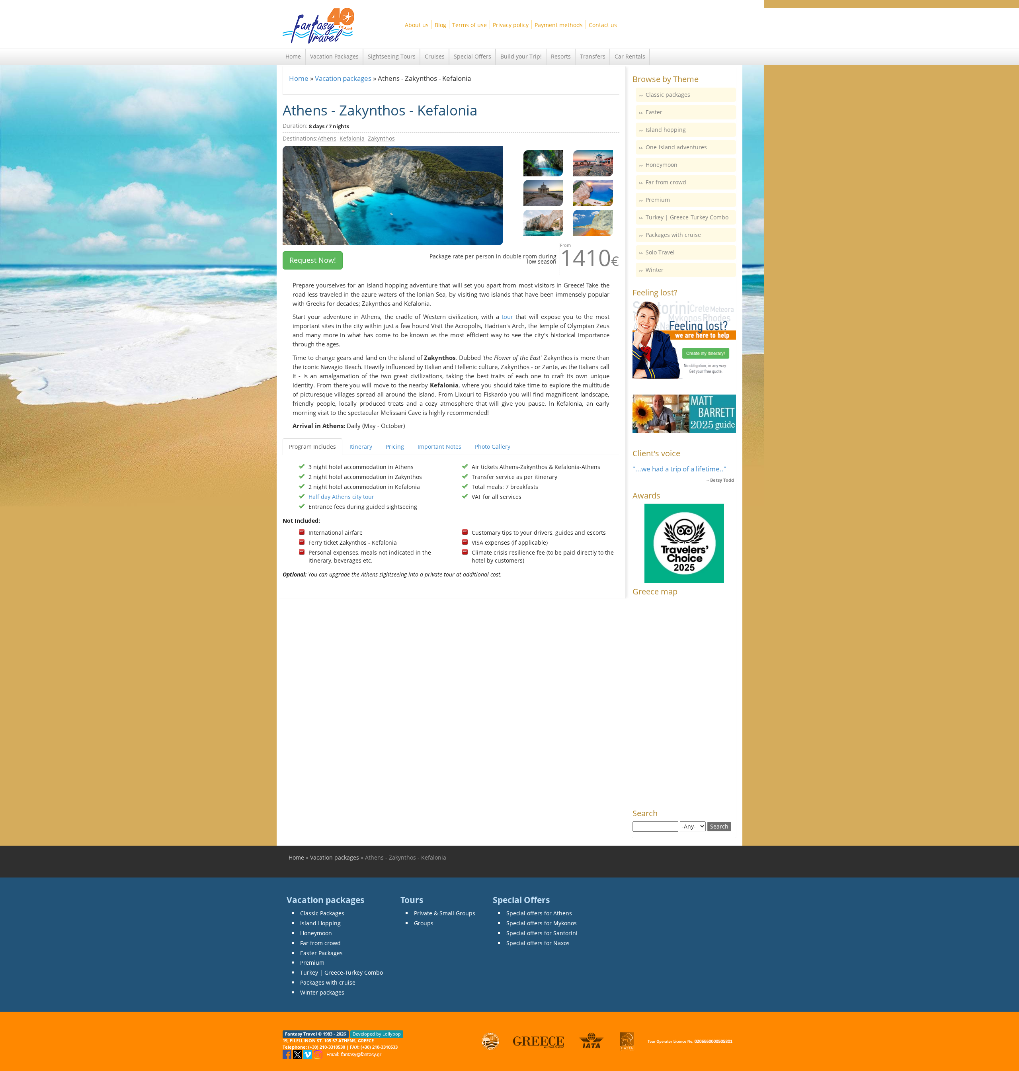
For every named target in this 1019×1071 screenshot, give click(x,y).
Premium (658, 199)
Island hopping (666, 129)
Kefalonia (352, 138)
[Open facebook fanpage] (288, 1054)
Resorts (561, 56)
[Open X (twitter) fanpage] (298, 1054)
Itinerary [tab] (360, 446)
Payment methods (559, 25)
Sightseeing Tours (392, 56)
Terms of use (469, 25)
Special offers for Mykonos (541, 923)
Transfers (592, 56)
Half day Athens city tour (341, 496)
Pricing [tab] (395, 446)
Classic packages (668, 94)
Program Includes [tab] (312, 446)
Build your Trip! (521, 56)
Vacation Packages (334, 56)
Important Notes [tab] (439, 446)
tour (507, 317)
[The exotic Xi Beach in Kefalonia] (593, 222)
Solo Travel (660, 252)
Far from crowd (666, 182)
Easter (654, 112)
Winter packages (322, 992)
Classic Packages (322, 913)
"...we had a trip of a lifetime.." (679, 468)
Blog (440, 25)
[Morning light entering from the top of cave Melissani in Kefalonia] (543, 162)
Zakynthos (381, 138)
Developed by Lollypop (377, 1034)
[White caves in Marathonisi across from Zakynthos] (543, 222)
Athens (327, 138)
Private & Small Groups (444, 913)
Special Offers (472, 56)
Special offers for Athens (539, 913)
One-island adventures (676, 147)
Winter (655, 270)
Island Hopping (320, 923)
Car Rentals (630, 56)
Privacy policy (511, 25)
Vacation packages (343, 78)
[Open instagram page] (319, 1054)
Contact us (603, 25)
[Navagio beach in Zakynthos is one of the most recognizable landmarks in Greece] (593, 192)
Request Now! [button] (312, 260)
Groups (423, 923)
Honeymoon (661, 164)
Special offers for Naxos (538, 943)
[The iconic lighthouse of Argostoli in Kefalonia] (543, 192)
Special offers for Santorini (542, 933)
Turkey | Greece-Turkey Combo (687, 217)
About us (417, 25)
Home (293, 56)
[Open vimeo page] (308, 1054)
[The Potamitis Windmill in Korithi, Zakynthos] (593, 162)
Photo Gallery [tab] (492, 446)
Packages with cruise (673, 234)
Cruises (435, 56)
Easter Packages (321, 953)
